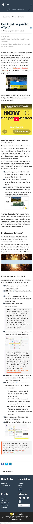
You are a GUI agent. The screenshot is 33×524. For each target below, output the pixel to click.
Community (4, 483)
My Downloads (5, 502)
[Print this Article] (31, 27)
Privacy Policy (18, 519)
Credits (20, 487)
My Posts (3, 498)
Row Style (21, 16)
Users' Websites (5, 485)
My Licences (4, 500)
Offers (19, 490)
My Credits (4, 507)
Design (14, 16)
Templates (20, 483)
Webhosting (4, 505)
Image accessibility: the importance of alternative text (18, 370)
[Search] (30, 9)
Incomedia (9, 516)
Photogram (16, 68)
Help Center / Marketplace (20, 517)
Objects (20, 485)
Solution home (6, 16)
